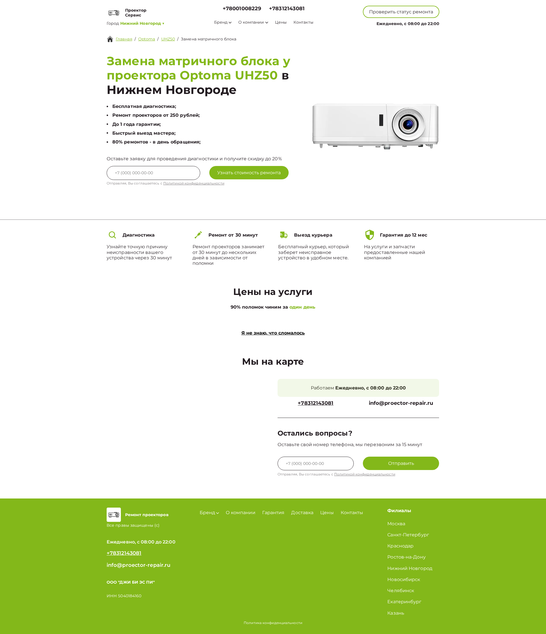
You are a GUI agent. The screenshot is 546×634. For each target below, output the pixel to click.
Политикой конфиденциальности (193, 183)
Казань (395, 613)
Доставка (302, 512)
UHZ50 (168, 39)
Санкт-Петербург (408, 534)
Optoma (146, 39)
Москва (396, 523)
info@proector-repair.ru (401, 403)
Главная (124, 39)
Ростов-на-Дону (406, 557)
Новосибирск (403, 579)
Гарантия (273, 512)
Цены (281, 22)
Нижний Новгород (409, 568)
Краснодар (400, 546)
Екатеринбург (404, 601)
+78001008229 (242, 9)
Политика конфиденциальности (273, 623)
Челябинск (400, 590)
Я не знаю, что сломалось (273, 333)
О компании (251, 22)
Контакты (303, 22)
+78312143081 (287, 9)
